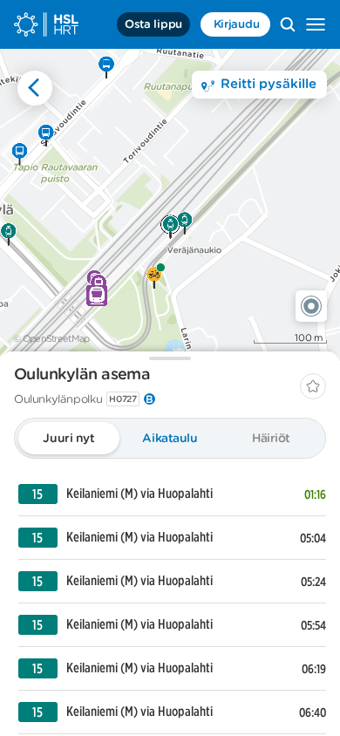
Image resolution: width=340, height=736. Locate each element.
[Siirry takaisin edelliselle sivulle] (34, 88)
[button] (311, 306)
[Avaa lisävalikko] (315, 24)
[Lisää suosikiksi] (313, 386)
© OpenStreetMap (51, 338)
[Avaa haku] (287, 24)
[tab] (68, 438)
